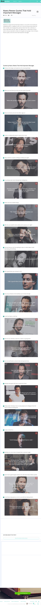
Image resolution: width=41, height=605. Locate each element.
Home (1, 601)
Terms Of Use (7, 601)
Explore (20, 1)
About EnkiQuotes (15, 601)
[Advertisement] (21, 41)
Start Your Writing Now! (23, 593)
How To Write (23, 601)
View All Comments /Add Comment (21, 538)
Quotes (5, 15)
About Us (15, 1)
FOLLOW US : (32, 601)
